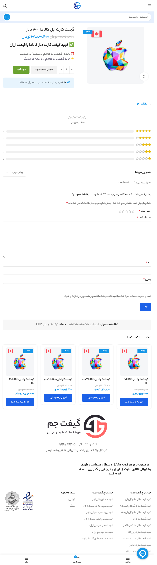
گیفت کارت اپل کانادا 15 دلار (21, 381)
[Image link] (77, 426)
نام (148, 263)
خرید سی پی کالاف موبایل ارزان (98, 506)
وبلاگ (72, 506)
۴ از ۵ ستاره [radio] (123, 211)
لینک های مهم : (67, 493)
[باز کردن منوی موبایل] (149, 6)
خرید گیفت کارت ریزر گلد (139, 532)
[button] (134, 402)
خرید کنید (21, 69)
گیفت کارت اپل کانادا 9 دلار (58, 379)
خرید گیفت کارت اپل (141, 519)
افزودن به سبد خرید (44, 69)
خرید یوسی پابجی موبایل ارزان (98, 519)
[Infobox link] (115, 469)
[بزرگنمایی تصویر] (144, 76)
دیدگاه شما (144, 218)
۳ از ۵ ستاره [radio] (126, 211)
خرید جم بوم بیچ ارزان (102, 532)
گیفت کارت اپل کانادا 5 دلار (136, 381)
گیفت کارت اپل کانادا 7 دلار (96, 379)
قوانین (71, 500)
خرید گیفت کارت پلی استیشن (137, 539)
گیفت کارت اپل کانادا (47, 324)
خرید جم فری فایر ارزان (102, 500)
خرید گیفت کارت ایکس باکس (137, 526)
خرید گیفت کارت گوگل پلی (138, 500)
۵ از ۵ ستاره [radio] (120, 211)
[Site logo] (77, 5)
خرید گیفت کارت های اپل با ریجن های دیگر (47, 59)
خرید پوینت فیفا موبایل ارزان (99, 513)
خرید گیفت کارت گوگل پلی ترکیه (135, 506)
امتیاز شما (145, 211)
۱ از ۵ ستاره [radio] (133, 211)
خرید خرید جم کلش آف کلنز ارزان (97, 539)
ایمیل (147, 279)
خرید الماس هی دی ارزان (101, 526)
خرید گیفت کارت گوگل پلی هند (136, 513)
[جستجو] (7, 17)
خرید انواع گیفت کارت (140, 493)
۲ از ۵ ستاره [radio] (129, 211)
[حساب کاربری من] (5, 6)
